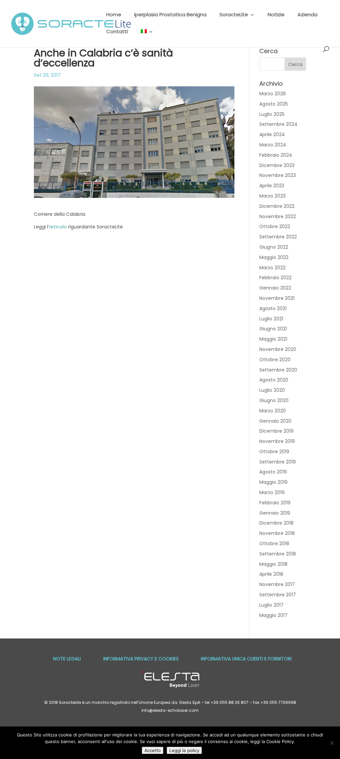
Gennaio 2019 (274, 513)
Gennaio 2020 (275, 421)
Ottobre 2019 (274, 451)
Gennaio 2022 (275, 288)
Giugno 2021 (273, 328)
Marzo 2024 (272, 144)
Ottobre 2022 (274, 226)
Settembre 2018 (277, 553)
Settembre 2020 (278, 370)
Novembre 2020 (277, 349)
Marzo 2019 (272, 492)
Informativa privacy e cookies (141, 658)
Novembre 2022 (277, 216)
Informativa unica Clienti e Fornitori (246, 658)
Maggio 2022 (274, 257)
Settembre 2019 (277, 462)
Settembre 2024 (278, 124)
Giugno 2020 (274, 400)
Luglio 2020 (272, 390)
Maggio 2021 (273, 339)
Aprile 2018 (271, 574)
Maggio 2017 (273, 615)
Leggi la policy (184, 750)
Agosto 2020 (273, 380)
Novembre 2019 (277, 441)
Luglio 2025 (272, 114)
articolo (58, 226)
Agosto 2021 (273, 308)
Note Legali (67, 658)
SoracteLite (233, 15)
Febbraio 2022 (275, 277)
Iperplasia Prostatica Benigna (170, 15)
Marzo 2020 (272, 410)
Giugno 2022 (273, 247)
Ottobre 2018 (274, 543)
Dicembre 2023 (277, 165)
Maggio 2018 (273, 564)
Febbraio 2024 (275, 155)
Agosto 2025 (273, 104)
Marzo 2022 (272, 267)
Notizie (276, 15)
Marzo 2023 (272, 196)
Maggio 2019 (273, 482)
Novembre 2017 (277, 584)
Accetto (152, 750)
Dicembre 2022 (277, 206)
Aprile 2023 (271, 185)
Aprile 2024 (272, 134)
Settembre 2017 (277, 594)
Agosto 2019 (273, 471)
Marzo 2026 (272, 93)
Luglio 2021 (271, 318)
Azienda (307, 15)
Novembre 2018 (277, 533)
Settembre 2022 (278, 236)
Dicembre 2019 (276, 431)
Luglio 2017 (271, 605)
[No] (331, 742)
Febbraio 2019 (275, 502)
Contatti (117, 32)
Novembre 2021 (277, 298)
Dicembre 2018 (276, 523)
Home (113, 15)
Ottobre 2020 (275, 359)
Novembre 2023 (277, 175)
